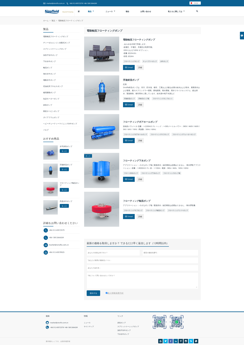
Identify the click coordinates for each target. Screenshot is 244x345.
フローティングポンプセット (163, 98)
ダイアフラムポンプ (51, 117)
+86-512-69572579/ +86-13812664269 (83, 3)
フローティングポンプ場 (171, 173)
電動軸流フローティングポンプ (55, 36)
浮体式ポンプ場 (143, 98)
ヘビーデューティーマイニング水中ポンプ (60, 123)
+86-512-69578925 (56, 252)
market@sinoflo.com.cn (56, 3)
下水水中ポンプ (49, 61)
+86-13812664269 (56, 237)
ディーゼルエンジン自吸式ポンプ (56, 42)
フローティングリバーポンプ (178, 210)
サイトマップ (89, 326)
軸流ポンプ (47, 67)
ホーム (46, 20)
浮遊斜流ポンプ (129, 98)
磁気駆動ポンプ (49, 92)
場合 (127, 11)
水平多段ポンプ (66, 146)
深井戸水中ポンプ (50, 55)
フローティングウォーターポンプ (184, 134)
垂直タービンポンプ (51, 111)
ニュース (109, 11)
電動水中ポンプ (49, 80)
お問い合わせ (145, 11)
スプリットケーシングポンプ (54, 49)
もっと (64, 151)
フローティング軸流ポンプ (155, 210)
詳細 (140, 67)
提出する (93, 293)
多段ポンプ (47, 105)
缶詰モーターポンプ (51, 98)
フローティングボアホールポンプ (135, 134)
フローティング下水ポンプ (150, 173)
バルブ (46, 130)
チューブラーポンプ (150, 61)
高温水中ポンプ (66, 201)
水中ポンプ (164, 61)
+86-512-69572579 (56, 230)
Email (129, 67)
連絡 (48, 316)
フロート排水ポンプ (131, 173)
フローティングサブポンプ (160, 134)
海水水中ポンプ (49, 74)
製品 (90, 11)
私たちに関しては (175, 11)
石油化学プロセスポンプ (53, 86)
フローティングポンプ (131, 61)
